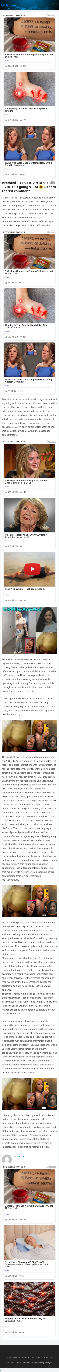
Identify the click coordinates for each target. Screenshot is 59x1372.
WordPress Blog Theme (32, 1362)
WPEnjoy (48, 1362)
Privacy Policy (13, 1357)
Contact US (46, 1357)
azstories (19, 1156)
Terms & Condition (31, 1357)
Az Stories (9, 5)
